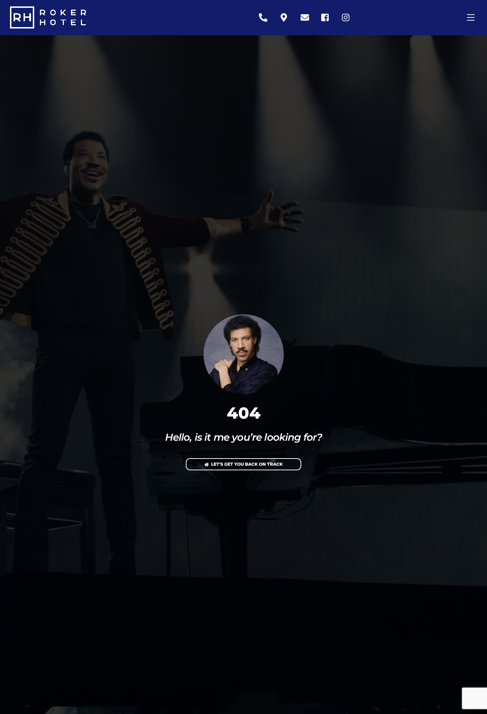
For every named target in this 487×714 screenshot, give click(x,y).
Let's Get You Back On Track (247, 464)
